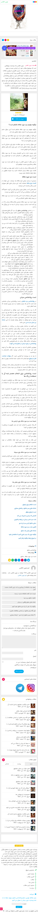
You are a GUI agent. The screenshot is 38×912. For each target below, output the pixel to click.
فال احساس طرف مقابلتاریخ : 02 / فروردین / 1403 (22, 712)
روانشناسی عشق (31, 550)
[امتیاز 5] (22, 112)
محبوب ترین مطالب (28, 885)
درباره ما (32, 888)
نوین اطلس (4, 2)
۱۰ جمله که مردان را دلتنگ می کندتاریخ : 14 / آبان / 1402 (20, 744)
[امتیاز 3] (19, 112)
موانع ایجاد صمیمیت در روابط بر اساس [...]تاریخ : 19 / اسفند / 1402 (17, 731)
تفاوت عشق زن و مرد (30, 598)
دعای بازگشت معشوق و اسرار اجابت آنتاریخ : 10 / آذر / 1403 (19, 706)
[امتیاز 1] (16, 112)
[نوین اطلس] (19, 17)
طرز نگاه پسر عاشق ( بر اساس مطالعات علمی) (23, 611)
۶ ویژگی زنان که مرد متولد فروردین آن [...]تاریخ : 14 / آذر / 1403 (18, 789)
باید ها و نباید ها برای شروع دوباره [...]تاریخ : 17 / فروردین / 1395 (18, 751)
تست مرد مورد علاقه (30, 556)
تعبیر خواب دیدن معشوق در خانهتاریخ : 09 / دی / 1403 (20, 776)
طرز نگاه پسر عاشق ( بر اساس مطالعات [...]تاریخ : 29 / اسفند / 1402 (17, 718)
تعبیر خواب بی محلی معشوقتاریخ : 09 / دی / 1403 (22, 770)
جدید (31, 764)
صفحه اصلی (31, 874)
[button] (4, 48)
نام (35, 650)
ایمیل (34, 656)
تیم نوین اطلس (24, 568)
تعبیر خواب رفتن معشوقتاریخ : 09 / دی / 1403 (23, 783)
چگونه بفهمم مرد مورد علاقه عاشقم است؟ (22, 125)
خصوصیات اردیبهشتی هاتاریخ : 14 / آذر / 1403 (23, 795)
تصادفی (7, 764)
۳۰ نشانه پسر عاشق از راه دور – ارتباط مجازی (23, 615)
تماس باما (31, 882)
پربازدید (19, 764)
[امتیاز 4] (20, 112)
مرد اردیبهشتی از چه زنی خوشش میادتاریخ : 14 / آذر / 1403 (19, 802)
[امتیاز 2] (17, 112)
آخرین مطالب (30, 877)
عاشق (22, 556)
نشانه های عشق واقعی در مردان (27, 602)
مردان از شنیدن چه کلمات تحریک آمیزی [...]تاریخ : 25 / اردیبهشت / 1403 (17, 828)
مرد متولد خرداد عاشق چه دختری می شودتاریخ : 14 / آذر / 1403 (18, 808)
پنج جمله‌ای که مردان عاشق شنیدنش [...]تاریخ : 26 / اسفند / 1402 (18, 725)
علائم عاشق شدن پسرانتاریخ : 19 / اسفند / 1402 (23, 738)
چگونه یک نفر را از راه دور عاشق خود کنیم (24, 606)
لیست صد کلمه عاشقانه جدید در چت (25, 594)
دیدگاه (33, 634)
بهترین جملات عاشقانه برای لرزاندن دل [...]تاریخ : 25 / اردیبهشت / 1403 (18, 821)
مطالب (32, 880)
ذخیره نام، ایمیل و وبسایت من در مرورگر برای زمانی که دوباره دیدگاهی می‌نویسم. (25, 665)
